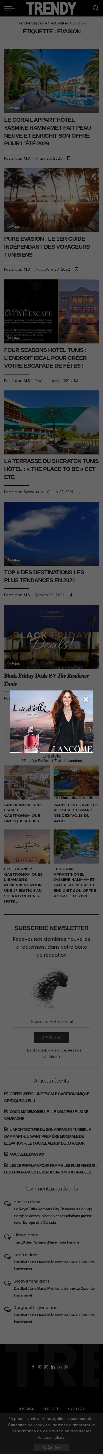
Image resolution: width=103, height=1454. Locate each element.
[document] (51, 727)
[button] (86, 699)
